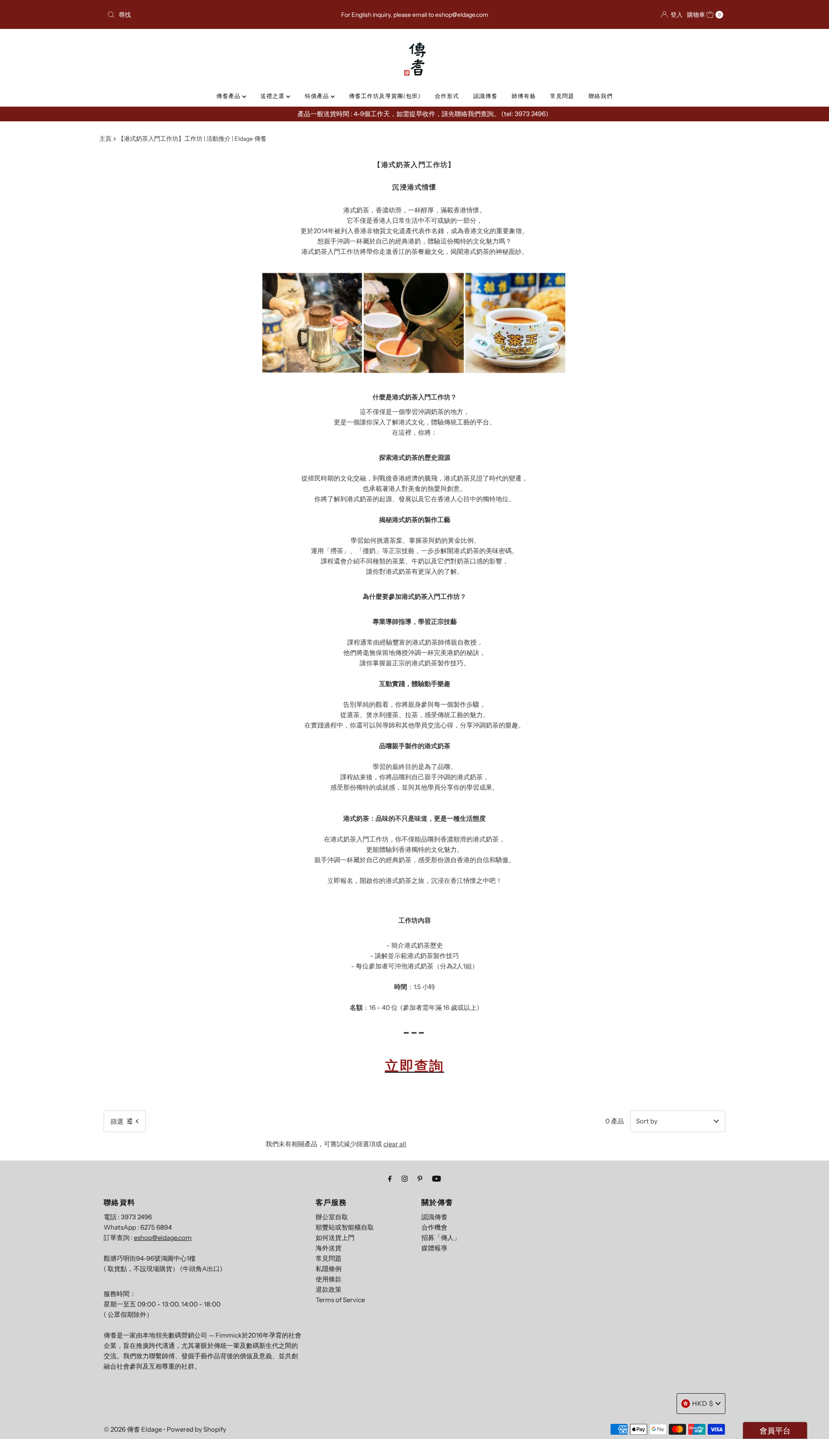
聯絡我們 (601, 95)
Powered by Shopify (196, 1429)
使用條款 (329, 1279)
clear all (394, 1144)
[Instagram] (405, 1178)
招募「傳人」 (440, 1237)
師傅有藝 (524, 95)
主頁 (105, 138)
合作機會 (434, 1227)
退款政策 (329, 1289)
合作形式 (447, 95)
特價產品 (318, 95)
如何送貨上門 (335, 1237)
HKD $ (702, 1403)
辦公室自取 (332, 1217)
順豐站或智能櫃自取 (345, 1227)
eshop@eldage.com (163, 1237)
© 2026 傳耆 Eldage (133, 1429)
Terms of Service (340, 1300)
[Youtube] (436, 1178)
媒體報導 (434, 1248)
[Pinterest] (420, 1178)
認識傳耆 (485, 95)
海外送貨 (329, 1248)
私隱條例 (329, 1269)
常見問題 (562, 95)
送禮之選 (273, 95)
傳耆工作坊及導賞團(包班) (385, 95)
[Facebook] (390, 1178)
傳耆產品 (229, 95)
